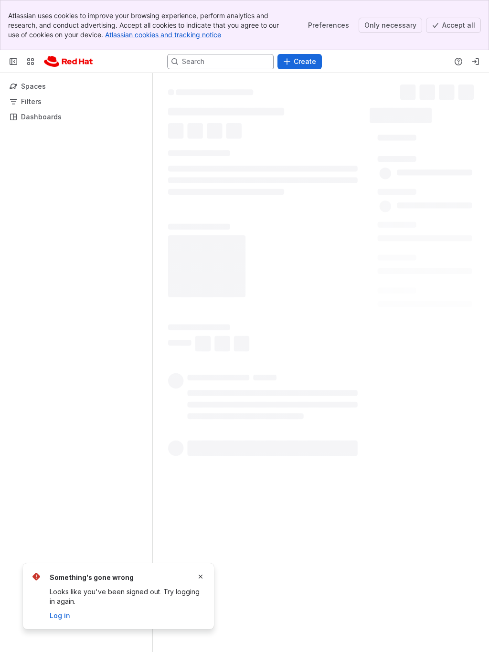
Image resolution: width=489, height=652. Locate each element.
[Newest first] (323, 561)
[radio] (181, 561)
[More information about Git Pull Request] (233, 355)
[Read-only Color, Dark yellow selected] (176, 111)
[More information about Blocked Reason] (233, 319)
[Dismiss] (200, 576)
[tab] (185, 212)
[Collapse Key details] (162, 197)
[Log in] (475, 61)
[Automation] (454, 112)
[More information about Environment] (221, 282)
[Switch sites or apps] (30, 61)
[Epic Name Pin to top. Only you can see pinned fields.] (415, 227)
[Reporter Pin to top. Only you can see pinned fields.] (395, 193)
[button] (413, 138)
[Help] (458, 61)
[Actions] (476, 90)
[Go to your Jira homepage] (68, 61)
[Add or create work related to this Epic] (177, 174)
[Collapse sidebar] (13, 61)
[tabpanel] (253, 375)
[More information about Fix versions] (219, 502)
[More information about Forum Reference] (236, 392)
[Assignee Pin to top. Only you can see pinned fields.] (398, 159)
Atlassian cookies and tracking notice (163, 35)
